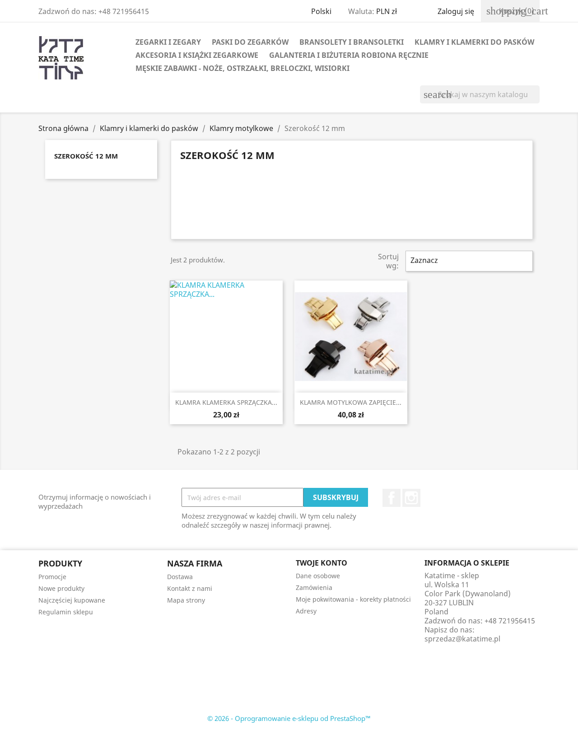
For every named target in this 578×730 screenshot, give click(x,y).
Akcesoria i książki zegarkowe (196, 55)
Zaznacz (468, 261)
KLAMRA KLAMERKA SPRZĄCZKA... (226, 402)
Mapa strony (186, 600)
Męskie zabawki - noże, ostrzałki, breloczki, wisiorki (242, 68)
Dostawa (180, 576)
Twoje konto (321, 563)
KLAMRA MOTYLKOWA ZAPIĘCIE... (350, 402)
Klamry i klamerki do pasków (474, 42)
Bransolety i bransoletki (351, 42)
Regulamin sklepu (65, 612)
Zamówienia (314, 587)
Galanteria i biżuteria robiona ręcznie (349, 55)
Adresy (306, 611)
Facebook (391, 498)
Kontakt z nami (189, 588)
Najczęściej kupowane (71, 600)
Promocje (52, 576)
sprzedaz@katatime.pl (462, 639)
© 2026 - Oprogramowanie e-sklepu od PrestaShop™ (289, 718)
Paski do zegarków (250, 42)
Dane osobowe (318, 575)
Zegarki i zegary (168, 42)
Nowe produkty (61, 588)
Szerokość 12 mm (86, 155)
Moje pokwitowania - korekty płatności (353, 599)
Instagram (411, 498)
